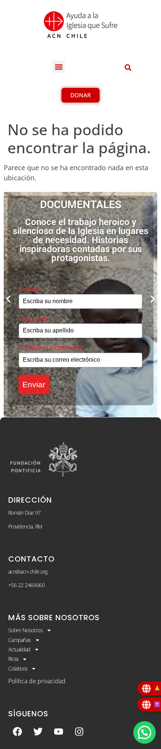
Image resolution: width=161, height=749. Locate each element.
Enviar (33, 384)
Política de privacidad (37, 681)
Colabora (17, 668)
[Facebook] (17, 731)
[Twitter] (38, 731)
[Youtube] (58, 731)
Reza (13, 658)
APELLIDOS (34, 319)
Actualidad (19, 649)
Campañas (19, 639)
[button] (58, 66)
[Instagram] (79, 731)
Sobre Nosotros (25, 630)
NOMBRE (30, 289)
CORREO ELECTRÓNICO (51, 348)
